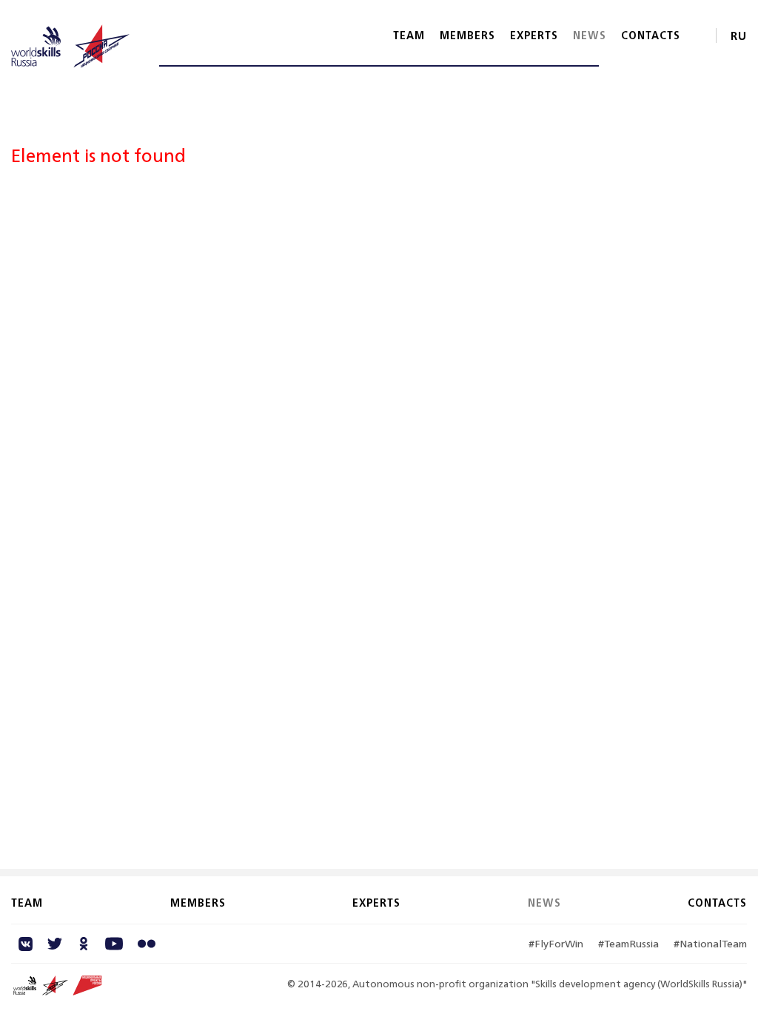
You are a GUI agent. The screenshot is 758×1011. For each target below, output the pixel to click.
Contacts (650, 35)
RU (739, 36)
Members (467, 35)
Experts (534, 35)
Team (409, 35)
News (589, 35)
